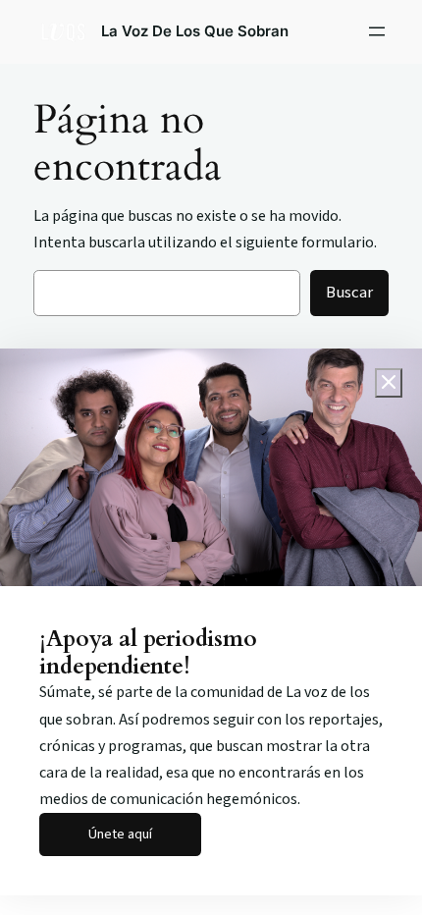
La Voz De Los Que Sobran (195, 31)
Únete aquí (120, 834)
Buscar (349, 292)
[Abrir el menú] (377, 31)
